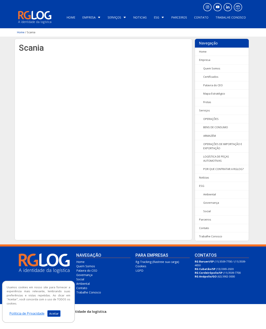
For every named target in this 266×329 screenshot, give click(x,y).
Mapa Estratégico (214, 93)
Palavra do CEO (213, 85)
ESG (156, 17)
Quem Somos (211, 68)
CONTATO (201, 17)
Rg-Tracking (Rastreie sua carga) (157, 262)
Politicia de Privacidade (26, 313)
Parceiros (205, 219)
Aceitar (54, 313)
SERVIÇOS (114, 17)
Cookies (140, 266)
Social (207, 211)
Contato (204, 228)
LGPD (139, 270)
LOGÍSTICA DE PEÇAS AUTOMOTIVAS (216, 159)
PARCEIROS (179, 17)
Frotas (207, 102)
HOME (71, 17)
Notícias (204, 177)
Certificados (210, 77)
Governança (211, 203)
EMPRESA (89, 17)
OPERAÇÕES (211, 119)
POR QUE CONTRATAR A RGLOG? (223, 169)
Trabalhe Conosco (210, 236)
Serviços (204, 110)
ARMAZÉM (209, 136)
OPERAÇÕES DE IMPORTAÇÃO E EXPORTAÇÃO (222, 146)
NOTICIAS (140, 17)
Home (21, 32)
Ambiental (209, 194)
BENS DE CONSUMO (215, 127)
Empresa (204, 60)
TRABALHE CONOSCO (231, 17)
